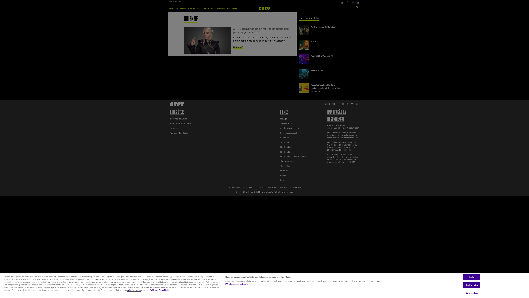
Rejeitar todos (472, 285)
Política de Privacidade (159, 290)
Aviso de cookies (134, 290)
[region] (264, 285)
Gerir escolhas (472, 293)
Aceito (471, 277)
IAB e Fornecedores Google (236, 284)
